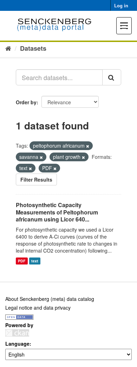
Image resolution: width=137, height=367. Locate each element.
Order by (26, 102)
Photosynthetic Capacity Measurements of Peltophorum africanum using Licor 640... (57, 212)
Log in (121, 5)
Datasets (33, 48)
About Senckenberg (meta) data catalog (49, 298)
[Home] (8, 47)
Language (17, 343)
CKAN (17, 333)
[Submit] (111, 77)
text (34, 260)
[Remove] (87, 146)
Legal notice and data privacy (38, 307)
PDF (21, 260)
